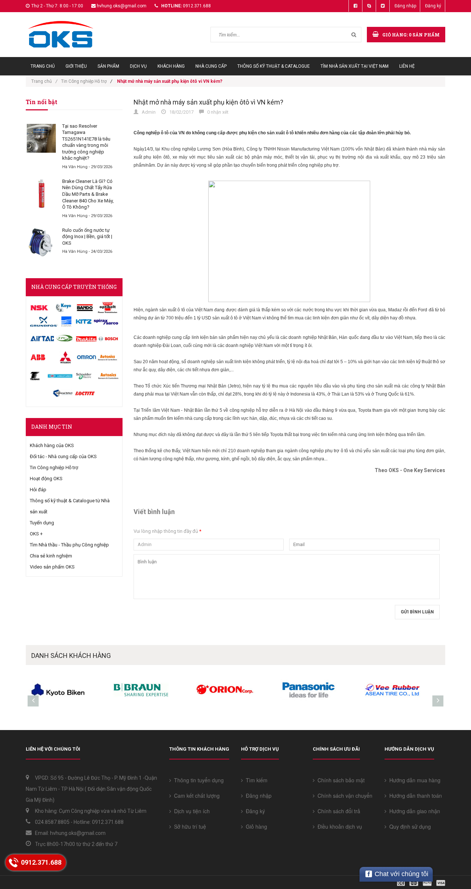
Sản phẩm (108, 66)
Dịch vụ (138, 66)
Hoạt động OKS (46, 478)
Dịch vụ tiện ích (190, 811)
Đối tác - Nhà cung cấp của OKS (63, 456)
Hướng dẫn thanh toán (414, 795)
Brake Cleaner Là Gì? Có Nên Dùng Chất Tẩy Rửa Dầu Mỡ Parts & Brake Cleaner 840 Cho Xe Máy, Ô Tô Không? (88, 194)
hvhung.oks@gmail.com (121, 5)
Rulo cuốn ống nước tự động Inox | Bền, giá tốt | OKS (87, 236)
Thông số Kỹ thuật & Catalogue (273, 66)
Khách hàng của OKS (52, 445)
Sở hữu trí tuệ (188, 826)
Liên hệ (407, 66)
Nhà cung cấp (211, 66)
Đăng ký (433, 5)
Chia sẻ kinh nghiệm (51, 556)
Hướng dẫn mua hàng (413, 780)
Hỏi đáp (38, 489)
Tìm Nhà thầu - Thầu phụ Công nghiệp (69, 545)
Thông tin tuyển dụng (197, 780)
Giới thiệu (76, 66)
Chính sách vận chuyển (343, 795)
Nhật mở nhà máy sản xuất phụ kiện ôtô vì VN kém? (208, 102)
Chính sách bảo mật (340, 780)
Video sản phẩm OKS (52, 567)
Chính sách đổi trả (337, 811)
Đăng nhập (405, 5)
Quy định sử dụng (408, 826)
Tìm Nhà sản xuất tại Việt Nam (355, 66)
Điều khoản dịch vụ (338, 826)
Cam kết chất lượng (195, 795)
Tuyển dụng (42, 522)
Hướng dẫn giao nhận (413, 811)
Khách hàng (171, 66)
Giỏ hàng (255, 826)
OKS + (36, 533)
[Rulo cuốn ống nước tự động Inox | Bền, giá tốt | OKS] (41, 242)
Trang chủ (43, 66)
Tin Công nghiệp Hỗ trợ (84, 81)
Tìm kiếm (255, 780)
